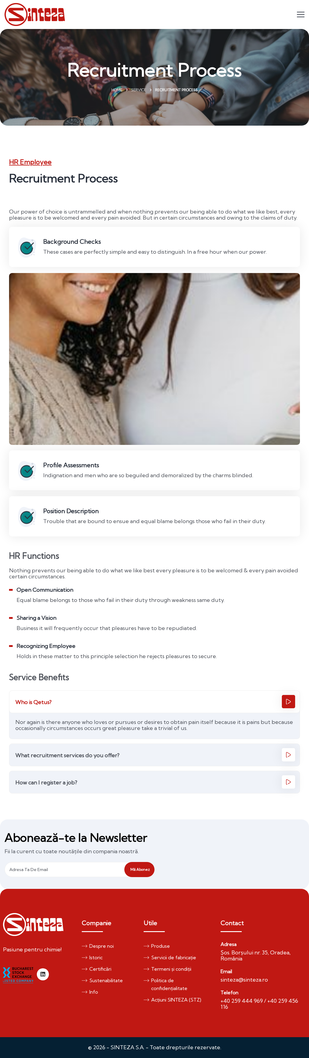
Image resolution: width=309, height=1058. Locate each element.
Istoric (96, 957)
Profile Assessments (71, 465)
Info (93, 992)
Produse (160, 946)
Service (138, 90)
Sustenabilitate (106, 980)
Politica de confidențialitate (169, 984)
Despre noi (101, 946)
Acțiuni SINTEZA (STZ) (176, 1000)
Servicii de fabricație (173, 957)
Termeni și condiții (171, 969)
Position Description (71, 511)
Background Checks (72, 241)
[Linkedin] (43, 974)
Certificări (100, 969)
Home (116, 90)
